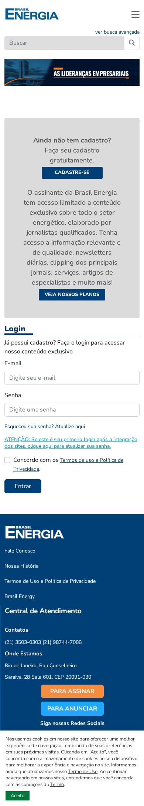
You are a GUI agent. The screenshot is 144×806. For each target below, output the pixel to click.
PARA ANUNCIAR (72, 709)
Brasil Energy (19, 596)
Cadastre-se (72, 172)
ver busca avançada (117, 32)
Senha (12, 395)
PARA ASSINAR (72, 691)
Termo (57, 784)
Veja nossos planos (72, 294)
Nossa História (21, 566)
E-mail (13, 363)
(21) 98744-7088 (62, 642)
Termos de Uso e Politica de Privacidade (50, 581)
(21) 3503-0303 (23, 642)
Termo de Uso (82, 771)
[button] (135, 14)
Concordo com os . (68, 464)
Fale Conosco (19, 550)
